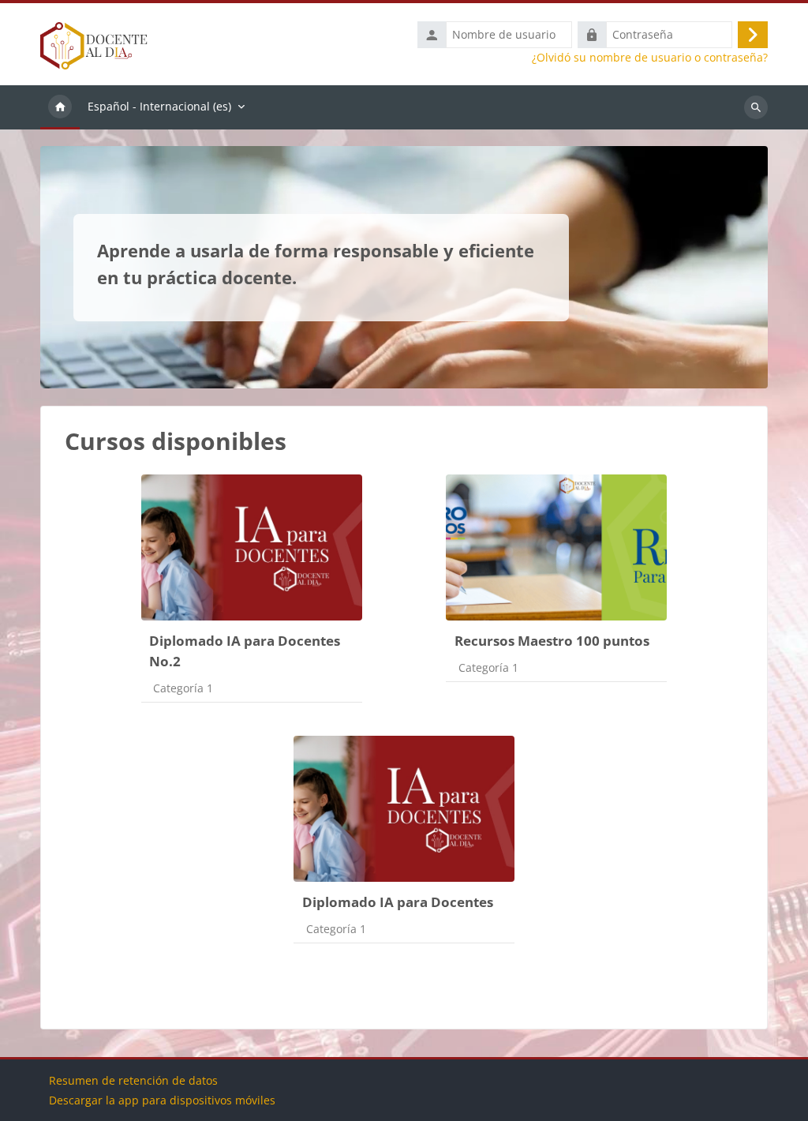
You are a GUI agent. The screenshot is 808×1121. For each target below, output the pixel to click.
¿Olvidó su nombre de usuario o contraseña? (650, 58)
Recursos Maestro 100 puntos (551, 641)
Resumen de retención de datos (133, 1080)
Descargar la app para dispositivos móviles (162, 1100)
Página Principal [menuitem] (60, 107)
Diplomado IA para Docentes (397, 902)
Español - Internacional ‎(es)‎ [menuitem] (159, 106)
